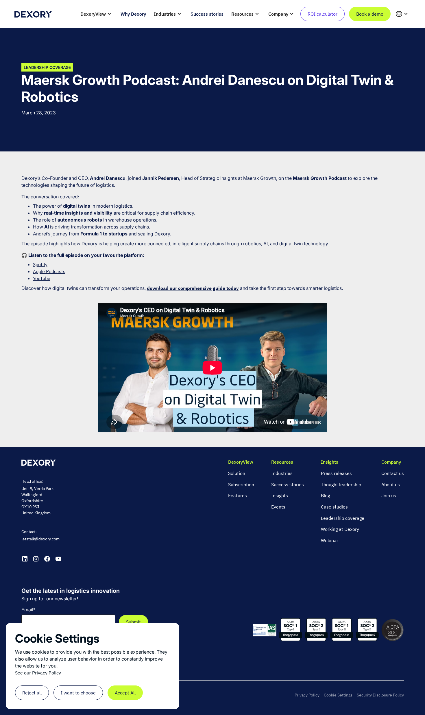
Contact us (392, 473)
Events (278, 507)
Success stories (287, 484)
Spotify (40, 264)
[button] (96, 14)
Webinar (329, 540)
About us (390, 484)
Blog (325, 495)
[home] (33, 14)
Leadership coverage (342, 518)
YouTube (41, 278)
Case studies (334, 507)
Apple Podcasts (49, 271)
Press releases (336, 473)
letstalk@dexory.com (40, 539)
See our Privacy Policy (38, 673)
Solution (236, 473)
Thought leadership (341, 484)
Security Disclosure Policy (380, 695)
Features (237, 495)
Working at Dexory (340, 529)
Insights (279, 495)
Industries (282, 473)
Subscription (241, 484)
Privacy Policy (307, 695)
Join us (388, 495)
